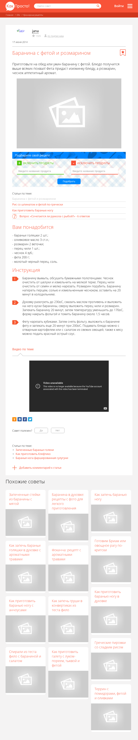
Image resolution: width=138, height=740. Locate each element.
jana (35, 31)
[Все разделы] (129, 6)
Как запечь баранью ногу (111, 496)
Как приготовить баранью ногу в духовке (108, 596)
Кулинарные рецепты (33, 14)
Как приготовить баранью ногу (32, 210)
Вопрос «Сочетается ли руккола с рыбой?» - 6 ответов (55, 216)
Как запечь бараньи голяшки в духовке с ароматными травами (25, 552)
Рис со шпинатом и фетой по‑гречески (37, 204)
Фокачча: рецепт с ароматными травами (66, 554)
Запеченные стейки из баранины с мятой (24, 499)
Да (41, 430)
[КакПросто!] (17, 6)
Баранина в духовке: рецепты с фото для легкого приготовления (68, 501)
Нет (58, 430)
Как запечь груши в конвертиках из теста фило (67, 605)
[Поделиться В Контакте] (20, 419)
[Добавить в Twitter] (30, 419)
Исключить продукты (93, 163)
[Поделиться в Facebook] (25, 419)
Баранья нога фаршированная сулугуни (42, 458)
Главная (9, 14)
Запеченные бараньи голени (35, 450)
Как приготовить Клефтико (33, 454)
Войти (119, 6)
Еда (18, 14)
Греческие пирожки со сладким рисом (110, 644)
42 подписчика (55, 36)
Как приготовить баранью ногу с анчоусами (22, 605)
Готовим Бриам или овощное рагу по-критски (110, 545)
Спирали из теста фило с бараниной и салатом (25, 656)
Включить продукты (38, 163)
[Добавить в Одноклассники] (14, 419)
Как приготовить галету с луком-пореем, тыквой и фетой (66, 658)
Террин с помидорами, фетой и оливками (110, 693)
